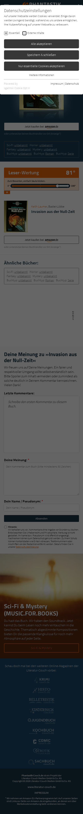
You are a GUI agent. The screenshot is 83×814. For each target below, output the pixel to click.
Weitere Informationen (41, 75)
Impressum (57, 83)
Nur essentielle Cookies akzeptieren (41, 66)
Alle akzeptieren (41, 44)
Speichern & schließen (41, 55)
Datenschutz (72, 83)
